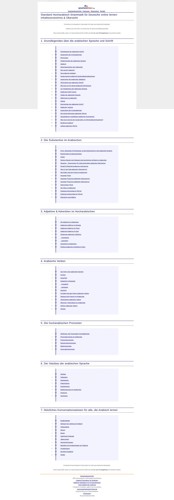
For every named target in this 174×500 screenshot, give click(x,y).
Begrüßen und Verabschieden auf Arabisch (74, 445)
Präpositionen (65, 383)
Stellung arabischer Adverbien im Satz (72, 247)
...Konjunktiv (64, 284)
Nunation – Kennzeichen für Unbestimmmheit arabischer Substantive (83, 163)
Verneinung (64, 396)
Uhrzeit (62, 430)
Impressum (86, 11)
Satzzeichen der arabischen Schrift (72, 104)
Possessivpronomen (67, 340)
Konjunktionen (65, 386)
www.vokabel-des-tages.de (87, 485)
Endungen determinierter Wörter (71, 191)
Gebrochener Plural (66, 185)
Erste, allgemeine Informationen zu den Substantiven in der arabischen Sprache (86, 151)
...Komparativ (64, 238)
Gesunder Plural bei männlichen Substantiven (75, 179)
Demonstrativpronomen (68, 343)
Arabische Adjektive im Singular (70, 225)
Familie (62, 455)
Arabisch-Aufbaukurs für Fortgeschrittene (87, 483)
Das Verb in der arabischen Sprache (71, 272)
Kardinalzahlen (65, 421)
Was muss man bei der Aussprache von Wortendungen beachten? (81, 120)
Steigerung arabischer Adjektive (70, 234)
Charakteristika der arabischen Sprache (73, 61)
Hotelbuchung (65, 448)
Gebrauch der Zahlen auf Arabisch (71, 424)
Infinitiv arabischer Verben (68, 306)
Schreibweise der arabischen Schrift (72, 52)
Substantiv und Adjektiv (68, 197)
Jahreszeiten (64, 439)
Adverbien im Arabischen (68, 244)
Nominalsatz (64, 380)
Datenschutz (95, 11)
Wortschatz (64, 58)
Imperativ (63, 290)
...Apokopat (64, 287)
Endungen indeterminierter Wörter (71, 194)
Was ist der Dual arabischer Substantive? (73, 169)
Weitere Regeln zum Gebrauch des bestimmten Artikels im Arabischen (83, 160)
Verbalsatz (64, 377)
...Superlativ (64, 241)
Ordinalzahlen (64, 427)
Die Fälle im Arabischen (68, 188)
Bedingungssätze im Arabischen (70, 390)
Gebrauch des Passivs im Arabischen (72, 296)
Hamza (62, 101)
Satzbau (63, 374)
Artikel (62, 157)
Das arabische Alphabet (68, 73)
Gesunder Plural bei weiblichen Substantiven (74, 182)
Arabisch (63, 64)
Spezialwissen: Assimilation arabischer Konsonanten (77, 117)
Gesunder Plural (65, 175)
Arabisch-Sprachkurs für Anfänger (87, 480)
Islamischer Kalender (67, 436)
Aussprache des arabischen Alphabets (72, 79)
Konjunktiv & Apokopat (67, 281)
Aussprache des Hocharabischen (71, 55)
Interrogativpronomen (67, 349)
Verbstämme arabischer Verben (70, 300)
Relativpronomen (66, 346)
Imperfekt (63, 278)
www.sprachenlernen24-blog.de (87, 489)
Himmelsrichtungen (66, 442)
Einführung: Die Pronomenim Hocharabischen (75, 334)
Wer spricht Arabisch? (67, 70)
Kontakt (102, 11)
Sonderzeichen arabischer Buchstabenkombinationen (77, 76)
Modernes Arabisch (66, 123)
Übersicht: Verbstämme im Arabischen (72, 303)
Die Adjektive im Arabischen (69, 222)
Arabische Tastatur (66, 107)
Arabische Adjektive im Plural (70, 228)
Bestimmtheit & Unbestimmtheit (71, 154)
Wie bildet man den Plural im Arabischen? (73, 172)
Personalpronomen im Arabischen (71, 337)
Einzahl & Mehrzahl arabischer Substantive (74, 166)
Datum (62, 433)
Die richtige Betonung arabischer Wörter (73, 113)
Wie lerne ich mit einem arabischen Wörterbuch (75, 86)
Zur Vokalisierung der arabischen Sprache (73, 89)
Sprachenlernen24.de (74, 11)
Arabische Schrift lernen (68, 92)
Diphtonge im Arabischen (68, 98)
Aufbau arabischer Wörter (68, 126)
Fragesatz (63, 393)
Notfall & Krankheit (66, 452)
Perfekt (63, 275)
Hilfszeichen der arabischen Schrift (72, 83)
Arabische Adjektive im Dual (69, 231)
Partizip (63, 309)
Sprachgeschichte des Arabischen (71, 67)
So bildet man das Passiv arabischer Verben (74, 293)
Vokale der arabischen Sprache (70, 95)
